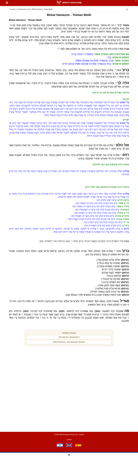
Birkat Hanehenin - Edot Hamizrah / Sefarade (69, 342)
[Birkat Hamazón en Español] (78, 445)
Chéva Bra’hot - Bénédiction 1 (69, 337)
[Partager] (127, 9)
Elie (82, 434)
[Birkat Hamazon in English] (69, 445)
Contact (69, 439)
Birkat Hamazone (72, 3)
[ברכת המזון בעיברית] (60, 445)
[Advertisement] (69, 356)
